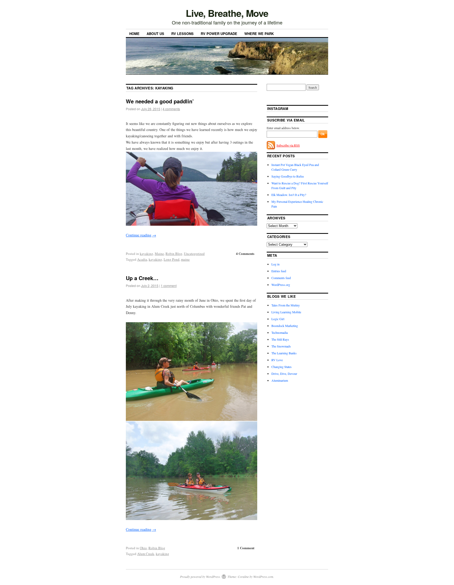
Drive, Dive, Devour (284, 373)
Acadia (142, 259)
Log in (275, 264)
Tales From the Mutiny (285, 305)
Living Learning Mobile (286, 312)
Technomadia (279, 332)
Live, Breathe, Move (227, 13)
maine (185, 259)
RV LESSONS (182, 33)
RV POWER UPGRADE (219, 33)
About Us (155, 33)
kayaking (146, 253)
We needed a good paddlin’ (160, 101)
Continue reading (141, 235)
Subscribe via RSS (288, 145)
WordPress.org (280, 285)
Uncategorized (194, 253)
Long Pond (171, 259)
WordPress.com (263, 576)
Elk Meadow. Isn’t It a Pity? (288, 195)
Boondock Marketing (284, 326)
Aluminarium (279, 380)
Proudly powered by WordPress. (200, 576)
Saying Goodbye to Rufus (287, 176)
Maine (159, 253)
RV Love (277, 360)
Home (134, 33)
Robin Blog (174, 253)
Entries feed (278, 271)
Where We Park (259, 33)
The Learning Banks (284, 353)
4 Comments (245, 253)
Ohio (143, 548)
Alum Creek (145, 553)
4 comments (171, 109)
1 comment (169, 285)
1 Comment (245, 547)
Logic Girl (277, 319)
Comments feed (281, 278)
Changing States (281, 367)
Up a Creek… (142, 278)
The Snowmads (281, 346)
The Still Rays (280, 339)
